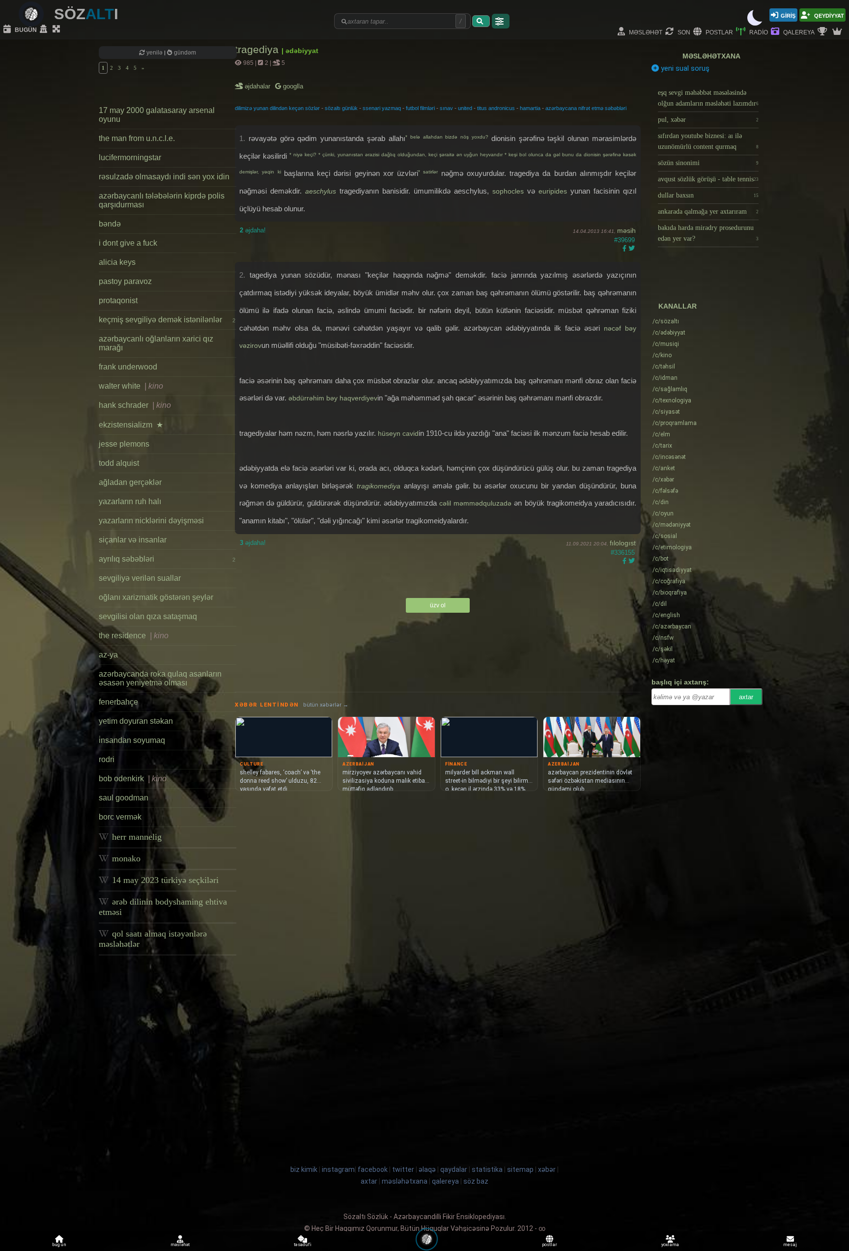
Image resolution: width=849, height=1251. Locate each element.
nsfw (663, 637)
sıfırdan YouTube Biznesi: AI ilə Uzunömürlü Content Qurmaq (708, 141)
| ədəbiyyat (300, 51)
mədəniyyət (671, 524)
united (465, 108)
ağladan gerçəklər (130, 482)
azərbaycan (671, 626)
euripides (552, 191)
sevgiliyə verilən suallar (140, 578)
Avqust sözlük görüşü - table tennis (708, 179)
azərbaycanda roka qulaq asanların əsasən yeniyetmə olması (160, 678)
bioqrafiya (669, 592)
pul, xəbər (708, 119)
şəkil (662, 649)
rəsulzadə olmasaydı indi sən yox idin (164, 176)
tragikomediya (378, 486)
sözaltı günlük (341, 108)
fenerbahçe (118, 702)
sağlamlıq (669, 389)
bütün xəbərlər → (325, 705)
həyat (663, 660)
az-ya (108, 655)
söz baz (475, 1181)
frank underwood (128, 367)
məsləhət (644, 31)
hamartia (530, 108)
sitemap (520, 1169)
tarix (662, 445)
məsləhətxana (711, 56)
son (683, 31)
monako (125, 858)
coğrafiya (668, 581)
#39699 (624, 240)
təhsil (663, 366)
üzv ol (438, 605)
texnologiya (671, 400)
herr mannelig (136, 837)
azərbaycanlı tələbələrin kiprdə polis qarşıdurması (162, 200)
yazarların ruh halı (130, 501)
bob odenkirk (133, 778)
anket (663, 468)
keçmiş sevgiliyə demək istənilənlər (167, 319)
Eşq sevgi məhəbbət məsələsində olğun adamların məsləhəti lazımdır (708, 98)
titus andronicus (496, 108)
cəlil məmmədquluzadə (475, 503)
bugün (25, 29)
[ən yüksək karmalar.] (838, 32)
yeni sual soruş (684, 68)
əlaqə (427, 1169)
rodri (106, 759)
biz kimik (304, 1169)
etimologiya (672, 547)
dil (659, 603)
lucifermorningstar (130, 157)
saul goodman (123, 798)
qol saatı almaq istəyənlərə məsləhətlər (153, 939)
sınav (446, 108)
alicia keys (117, 262)
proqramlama (674, 423)
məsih (626, 230)
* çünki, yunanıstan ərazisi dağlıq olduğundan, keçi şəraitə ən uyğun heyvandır (411, 154)
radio (758, 31)
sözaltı (665, 321)
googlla (292, 86)
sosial (664, 536)
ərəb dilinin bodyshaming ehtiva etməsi (163, 907)
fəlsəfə (665, 490)
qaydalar (453, 1169)
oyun (663, 513)
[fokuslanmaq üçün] (57, 29)
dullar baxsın (708, 195)
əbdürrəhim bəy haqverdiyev (332, 398)
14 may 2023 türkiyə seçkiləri (164, 880)
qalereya (798, 31)
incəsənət (669, 457)
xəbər (663, 479)
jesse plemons (124, 444)
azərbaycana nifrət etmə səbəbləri (585, 108)
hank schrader (135, 405)
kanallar (677, 306)
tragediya (258, 49)
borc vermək (120, 817)
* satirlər (429, 171)
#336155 (623, 552)
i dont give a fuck (128, 243)
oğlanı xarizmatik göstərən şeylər (156, 597)
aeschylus (320, 191)
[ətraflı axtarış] (500, 21)
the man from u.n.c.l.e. (137, 138)
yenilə (154, 52)
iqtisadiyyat (672, 570)
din (660, 502)
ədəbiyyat (668, 332)
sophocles (508, 191)
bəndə (110, 224)
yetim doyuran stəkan (136, 721)
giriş (788, 15)
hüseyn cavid (398, 433)
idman (665, 377)
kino (662, 355)
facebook (373, 1169)
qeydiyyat (828, 15)
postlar (718, 31)
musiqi (665, 344)
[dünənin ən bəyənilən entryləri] (823, 32)
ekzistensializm (131, 425)
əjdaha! (253, 230)
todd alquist (119, 463)
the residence (134, 635)
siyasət (666, 411)
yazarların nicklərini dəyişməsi (151, 520)
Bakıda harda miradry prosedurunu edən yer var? (708, 233)
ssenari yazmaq (382, 108)
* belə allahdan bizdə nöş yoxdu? (448, 137)
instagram (338, 1169)
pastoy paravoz (125, 281)
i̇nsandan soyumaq (132, 740)
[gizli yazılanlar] (44, 29)
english (666, 615)
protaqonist (118, 300)
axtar (746, 697)
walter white (131, 386)
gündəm (184, 52)
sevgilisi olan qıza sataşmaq (148, 616)
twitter (403, 1169)
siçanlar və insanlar (133, 540)
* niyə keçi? (303, 154)
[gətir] (481, 21)
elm (661, 434)
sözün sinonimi (708, 163)
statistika (487, 1169)
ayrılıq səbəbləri (167, 559)
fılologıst (623, 543)
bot (660, 558)
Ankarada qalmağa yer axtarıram (708, 211)
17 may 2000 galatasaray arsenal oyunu (157, 114)
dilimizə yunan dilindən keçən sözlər (277, 108)
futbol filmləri (420, 108)
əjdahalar (258, 86)
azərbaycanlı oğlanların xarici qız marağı (156, 343)
